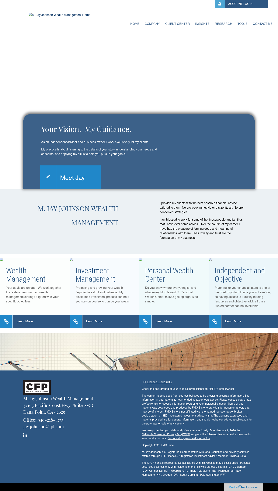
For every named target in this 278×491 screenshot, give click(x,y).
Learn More (25, 321)
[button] (152, 24)
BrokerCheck (227, 389)
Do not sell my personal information (189, 438)
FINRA (233, 456)
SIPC (243, 456)
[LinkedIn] (25, 434)
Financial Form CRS (159, 382)
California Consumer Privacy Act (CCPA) (166, 434)
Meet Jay (72, 177)
